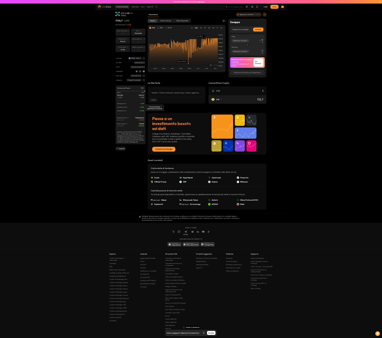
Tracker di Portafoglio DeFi (118, 279)
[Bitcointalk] (143, 71)
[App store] (174, 244)
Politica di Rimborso (232, 271)
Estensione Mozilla (202, 264)
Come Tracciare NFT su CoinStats (258, 284)
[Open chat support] (377, 333)
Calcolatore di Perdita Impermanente (172, 269)
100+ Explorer (169, 306)
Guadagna (112, 263)
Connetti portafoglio (163, 149)
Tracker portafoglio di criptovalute (116, 259)
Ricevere (235, 47)
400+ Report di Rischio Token (175, 309)
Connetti (258, 29)
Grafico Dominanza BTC (173, 295)
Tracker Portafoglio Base (117, 301)
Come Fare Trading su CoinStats (261, 275)
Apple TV (199, 268)
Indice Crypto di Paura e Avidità (175, 283)
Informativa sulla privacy (234, 264)
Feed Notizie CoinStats (147, 284)
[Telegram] (136, 71)
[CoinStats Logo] (104, 6)
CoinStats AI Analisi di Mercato (119, 273)
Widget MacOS (201, 261)
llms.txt (167, 316)
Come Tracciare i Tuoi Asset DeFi (262, 266)
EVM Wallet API (170, 325)
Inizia (274, 7)
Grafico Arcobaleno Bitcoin (174, 277)
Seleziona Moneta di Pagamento (247, 72)
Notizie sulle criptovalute (117, 270)
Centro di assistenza (257, 258)
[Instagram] (179, 232)
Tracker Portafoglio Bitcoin (118, 311)
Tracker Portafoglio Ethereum (119, 298)
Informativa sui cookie (233, 268)
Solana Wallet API (171, 322)
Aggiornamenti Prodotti (147, 258)
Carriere (143, 268)
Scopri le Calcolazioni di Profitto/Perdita (259, 271)
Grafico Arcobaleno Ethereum (175, 280)
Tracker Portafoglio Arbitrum (118, 289)
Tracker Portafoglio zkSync (118, 286)
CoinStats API (144, 274)
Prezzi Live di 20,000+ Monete (175, 303)
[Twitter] (140, 71)
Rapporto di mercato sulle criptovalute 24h (173, 290)
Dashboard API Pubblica (148, 280)
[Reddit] (192, 232)
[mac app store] (191, 244)
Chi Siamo (143, 287)
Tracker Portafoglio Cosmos (118, 295)
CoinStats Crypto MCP (172, 313)
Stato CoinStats (256, 288)
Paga (233, 36)
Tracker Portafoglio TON (117, 305)
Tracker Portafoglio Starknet (118, 282)
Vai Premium (258, 62)
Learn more (200, 2)
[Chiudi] (379, 2)
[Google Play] (207, 244)
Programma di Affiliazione (117, 276)
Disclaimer (229, 258)
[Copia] (140, 58)
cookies (174, 333)
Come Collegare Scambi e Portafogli (259, 262)
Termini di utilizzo (231, 261)
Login (266, 7)
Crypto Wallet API (171, 319)
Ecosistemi (112, 321)
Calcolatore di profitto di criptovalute (173, 259)
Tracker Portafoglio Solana (118, 292)
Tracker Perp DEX (115, 317)
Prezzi (142, 261)
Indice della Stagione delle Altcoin (174, 299)
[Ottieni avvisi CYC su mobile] (264, 14)
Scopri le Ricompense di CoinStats (259, 279)
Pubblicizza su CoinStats (148, 271)
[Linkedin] (198, 232)
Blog (110, 266)
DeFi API (168, 328)
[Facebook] (208, 232)
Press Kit (143, 264)
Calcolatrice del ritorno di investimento (173, 264)
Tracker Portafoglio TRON (118, 308)
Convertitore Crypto (171, 274)
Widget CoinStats (171, 286)
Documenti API (145, 277)
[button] (140, 58)
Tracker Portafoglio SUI (117, 314)
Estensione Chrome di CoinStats (206, 258)
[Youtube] (203, 232)
